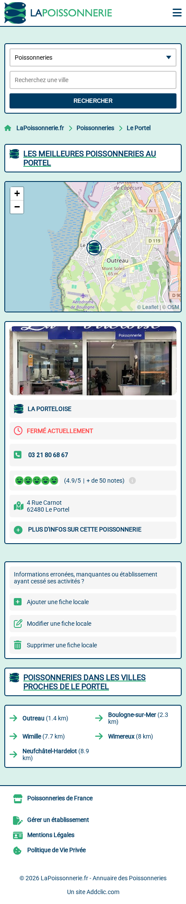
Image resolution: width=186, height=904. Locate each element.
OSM (173, 306)
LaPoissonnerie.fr (40, 127)
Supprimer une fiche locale (62, 645)
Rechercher (93, 101)
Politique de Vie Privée (56, 850)
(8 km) (130, 736)
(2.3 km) (138, 718)
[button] (93, 246)
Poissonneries (95, 127)
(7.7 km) (43, 736)
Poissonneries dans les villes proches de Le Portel (84, 682)
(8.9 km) (55, 754)
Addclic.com (103, 891)
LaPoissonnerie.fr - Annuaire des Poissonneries (104, 878)
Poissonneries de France (60, 798)
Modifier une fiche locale (59, 623)
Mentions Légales (50, 834)
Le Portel (139, 127)
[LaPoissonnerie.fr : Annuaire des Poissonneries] (58, 13)
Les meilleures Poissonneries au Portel (89, 158)
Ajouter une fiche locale (58, 601)
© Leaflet (147, 306)
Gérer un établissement (58, 819)
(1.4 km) (45, 718)
